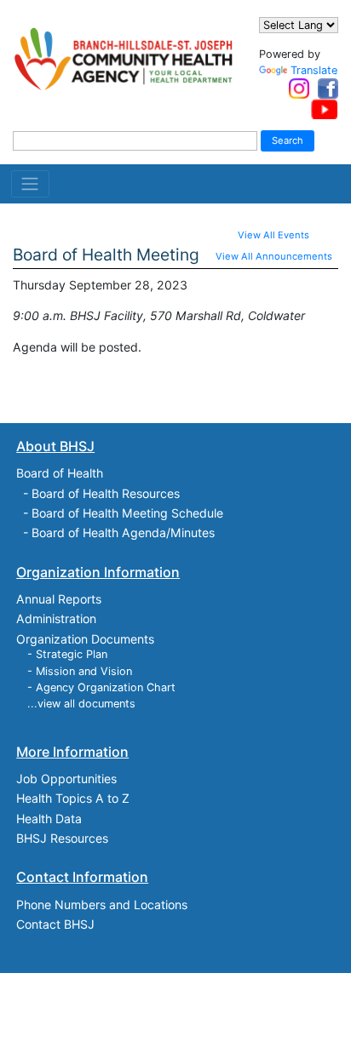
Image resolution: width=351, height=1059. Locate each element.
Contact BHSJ (55, 924)
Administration (56, 618)
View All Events (273, 235)
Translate (314, 70)
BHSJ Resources (62, 838)
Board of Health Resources (106, 493)
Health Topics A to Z (72, 798)
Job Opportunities (66, 778)
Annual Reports (58, 599)
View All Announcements (274, 256)
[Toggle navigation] (30, 183)
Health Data (49, 818)
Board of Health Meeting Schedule (127, 513)
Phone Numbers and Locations (101, 904)
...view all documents (81, 703)
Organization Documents (85, 639)
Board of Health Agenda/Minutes (123, 532)
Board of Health (59, 473)
